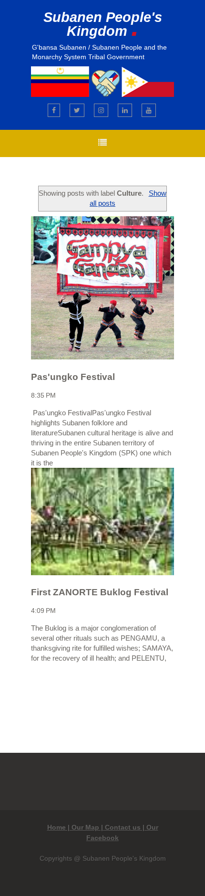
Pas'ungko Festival (73, 377)
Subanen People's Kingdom (102, 24)
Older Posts (132, 695)
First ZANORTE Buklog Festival (99, 592)
